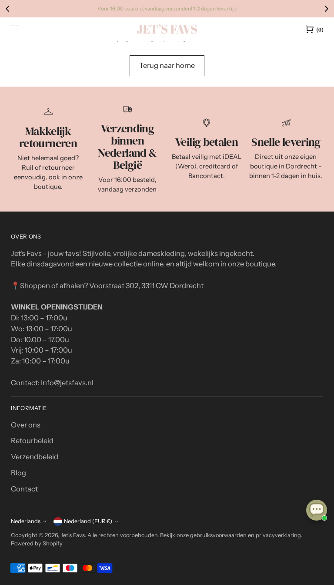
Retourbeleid (32, 440)
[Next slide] (326, 9)
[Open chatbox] (316, 510)
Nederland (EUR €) (88, 521)
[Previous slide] (8, 9)
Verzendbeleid (34, 456)
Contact (24, 488)
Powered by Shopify (37, 543)
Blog (18, 472)
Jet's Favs (72, 535)
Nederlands (25, 521)
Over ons (25, 424)
